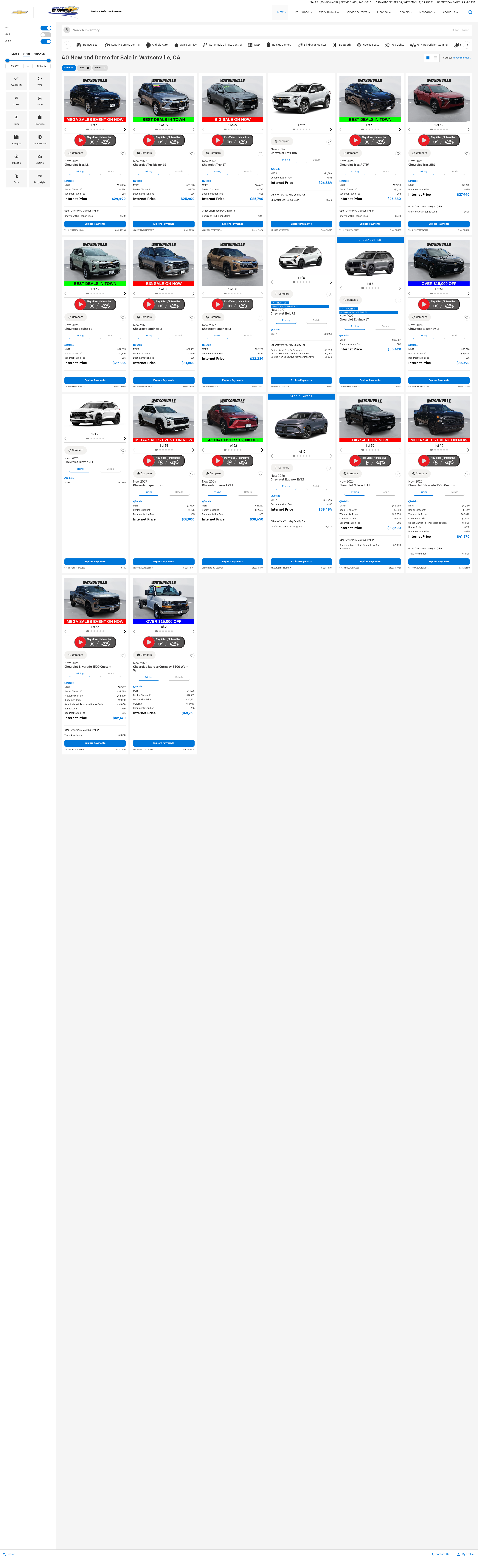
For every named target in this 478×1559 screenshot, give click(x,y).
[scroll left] (67, 45)
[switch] (28, 28)
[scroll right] (466, 45)
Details (110, 171)
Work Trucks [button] (327, 13)
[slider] (7, 60)
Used (7, 34)
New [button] (281, 13)
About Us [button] (448, 13)
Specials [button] (403, 13)
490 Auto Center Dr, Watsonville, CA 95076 (404, 2)
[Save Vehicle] (123, 153)
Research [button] (426, 13)
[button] (470, 12)
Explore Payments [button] (95, 224)
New (7, 27)
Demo (8, 41)
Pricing (80, 171)
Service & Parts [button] (356, 13)
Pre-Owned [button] (301, 13)
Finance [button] (382, 13)
